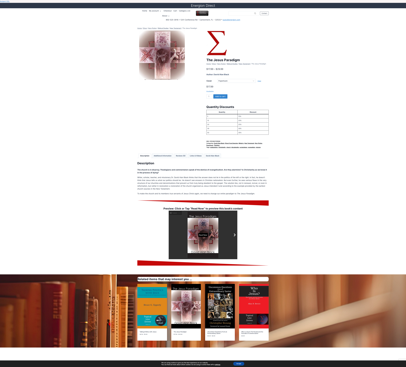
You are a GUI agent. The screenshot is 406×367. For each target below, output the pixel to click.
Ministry (241, 143)
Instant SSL (5, 1)
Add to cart (220, 96)
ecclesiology (243, 147)
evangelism (251, 147)
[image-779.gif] (162, 55)
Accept (238, 364)
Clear (259, 81)
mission (258, 147)
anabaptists (214, 147)
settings (217, 365)
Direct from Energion (231, 143)
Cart (175, 11)
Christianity (222, 147)
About (164, 16)
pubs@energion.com (231, 20)
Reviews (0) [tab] (180, 156)
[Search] (255, 13)
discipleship (235, 147)
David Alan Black (221, 74)
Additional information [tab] (162, 156)
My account (154, 11)
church (228, 147)
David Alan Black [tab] (212, 156)
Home (144, 11)
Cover (209, 81)
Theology (217, 145)
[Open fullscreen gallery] (184, 77)
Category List (184, 11)
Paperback (209, 145)
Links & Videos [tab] (196, 156)
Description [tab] (144, 156)
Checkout (168, 11)
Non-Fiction (258, 143)
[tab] (162, 77)
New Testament (249, 143)
